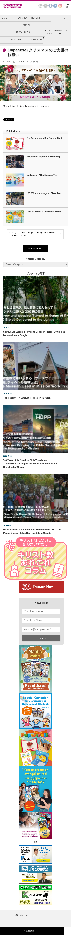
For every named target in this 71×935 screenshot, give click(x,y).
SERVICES (37, 39)
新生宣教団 (30, 931)
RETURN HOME (35, 248)
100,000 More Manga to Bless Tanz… (45, 193)
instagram (60, 6)
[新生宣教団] (17, 7)
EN (67, 4)
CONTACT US (21, 915)
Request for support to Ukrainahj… (44, 156)
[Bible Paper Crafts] (35, 747)
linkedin (55, 6)
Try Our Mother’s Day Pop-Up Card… (45, 138)
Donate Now (43, 586)
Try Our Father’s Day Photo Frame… (45, 211)
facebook (50, 6)
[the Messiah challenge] (35, 711)
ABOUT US (15, 39)
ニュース (19, 62)
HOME (3, 17)
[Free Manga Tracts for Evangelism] (35, 669)
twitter (45, 6)
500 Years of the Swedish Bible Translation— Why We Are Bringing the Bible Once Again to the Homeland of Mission (30, 463)
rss (40, 6)
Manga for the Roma (46, 233)
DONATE (27, 25)
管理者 (35, 62)
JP (67, 7)
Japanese (45, 106)
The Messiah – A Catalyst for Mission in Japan (27, 398)
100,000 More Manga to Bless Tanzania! (22, 234)
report (25, 62)
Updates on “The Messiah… (42, 175)
